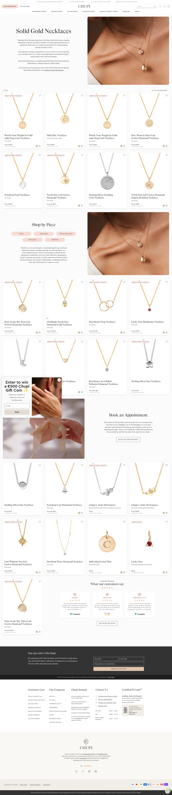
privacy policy (111, 677)
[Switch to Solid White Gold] (40, 146)
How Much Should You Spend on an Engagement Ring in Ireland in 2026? (80, 718)
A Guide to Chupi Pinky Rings (80, 713)
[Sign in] (160, 6)
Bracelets (32, 239)
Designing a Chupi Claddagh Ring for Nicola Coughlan (80, 708)
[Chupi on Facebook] (96, 771)
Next (17, 412)
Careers (51, 715)
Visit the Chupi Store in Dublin (107, 696)
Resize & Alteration (34, 715)
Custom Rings (72, 11)
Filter (6, 90)
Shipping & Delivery (34, 707)
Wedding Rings (56, 11)
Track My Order (33, 703)
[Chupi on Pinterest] (89, 771)
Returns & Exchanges (35, 711)
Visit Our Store (24, 6)
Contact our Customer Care (107, 702)
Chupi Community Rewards (58, 711)
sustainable (83, 758)
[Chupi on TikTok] (83, 771)
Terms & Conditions (35, 784)
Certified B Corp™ (55, 703)
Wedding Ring (102, 754)
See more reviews (107, 623)
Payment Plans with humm (36, 700)
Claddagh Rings (88, 11)
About (137, 11)
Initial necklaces (66, 233)
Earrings (55, 239)
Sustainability (53, 707)
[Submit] (154, 6)
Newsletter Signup (55, 718)
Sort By (159, 90)
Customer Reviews (55, 722)
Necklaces (44, 233)
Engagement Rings (39, 11)
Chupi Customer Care (35, 696)
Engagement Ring (89, 754)
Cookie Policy (46, 784)
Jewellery (126, 11)
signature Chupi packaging (54, 70)
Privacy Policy (23, 784)
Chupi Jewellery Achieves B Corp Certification (80, 697)
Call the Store (102, 706)
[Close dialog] (59, 380)
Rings (21, 233)
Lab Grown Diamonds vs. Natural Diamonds (79, 702)
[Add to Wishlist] (39, 95)
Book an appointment (128, 439)
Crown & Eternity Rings (108, 11)
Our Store (52, 700)
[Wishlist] (164, 6)
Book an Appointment (105, 699)
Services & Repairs (34, 718)
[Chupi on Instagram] (76, 771)
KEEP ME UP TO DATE (118, 669)
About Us (52, 696)
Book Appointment (10, 6)
